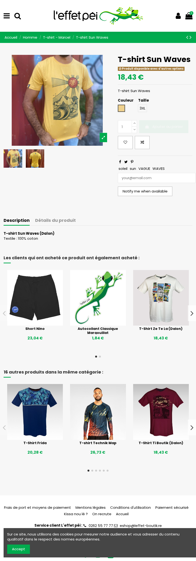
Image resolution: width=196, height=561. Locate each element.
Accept (18, 548)
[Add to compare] (142, 142)
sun (133, 168)
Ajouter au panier (167, 126)
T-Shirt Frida (35, 443)
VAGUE (144, 168)
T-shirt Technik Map (97, 443)
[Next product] (190, 37)
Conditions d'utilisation (130, 507)
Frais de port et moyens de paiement (37, 507)
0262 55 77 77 (101, 525)
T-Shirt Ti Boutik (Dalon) (161, 443)
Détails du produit (55, 220)
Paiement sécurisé (172, 507)
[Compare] (35, 323)
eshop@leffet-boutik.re (141, 525)
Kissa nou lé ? (76, 513)
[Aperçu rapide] (42, 323)
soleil (123, 168)
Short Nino (35, 328)
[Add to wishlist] (125, 142)
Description (17, 220)
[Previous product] (188, 37)
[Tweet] (126, 161)
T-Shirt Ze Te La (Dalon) (161, 328)
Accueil (122, 513)
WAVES (158, 168)
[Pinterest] (132, 161)
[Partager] (120, 161)
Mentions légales (91, 507)
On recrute (101, 513)
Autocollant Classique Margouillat (98, 330)
